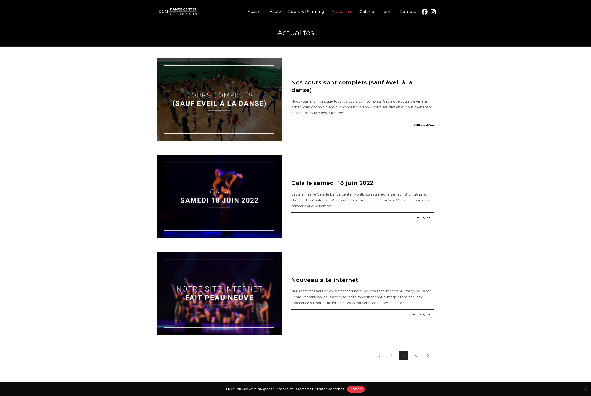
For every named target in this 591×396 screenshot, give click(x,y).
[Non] (585, 389)
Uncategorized (305, 74)
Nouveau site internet (325, 280)
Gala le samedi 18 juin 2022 (332, 183)
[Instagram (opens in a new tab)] (433, 11)
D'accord (356, 389)
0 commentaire (308, 124)
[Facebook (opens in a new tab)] (425, 11)
